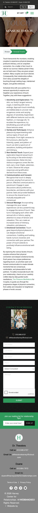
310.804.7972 (26, 2)
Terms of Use (12, 482)
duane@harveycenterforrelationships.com (19, 476)
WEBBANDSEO (27, 500)
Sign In (31, 7)
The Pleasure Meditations (22, 279)
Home (7, 52)
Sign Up (24, 7)
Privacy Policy (25, 482)
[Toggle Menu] (32, 13)
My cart (22, 13)
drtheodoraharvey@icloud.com (20, 338)
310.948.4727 (14, 2)
